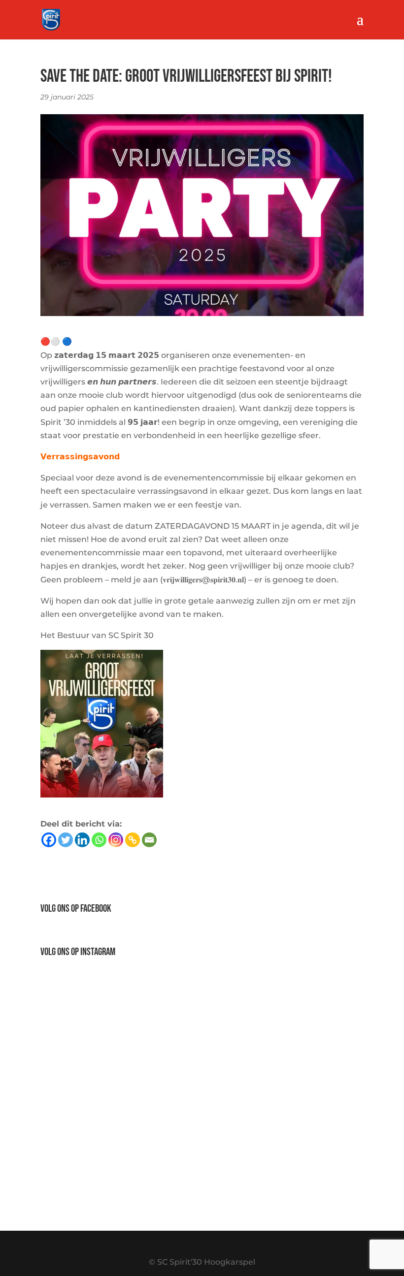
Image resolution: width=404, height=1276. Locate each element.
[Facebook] (48, 839)
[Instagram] (115, 839)
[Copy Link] (132, 839)
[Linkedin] (82, 839)
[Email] (149, 839)
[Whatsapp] (99, 839)
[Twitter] (65, 839)
